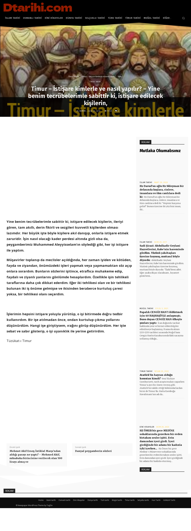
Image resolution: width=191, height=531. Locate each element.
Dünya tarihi (93, 500)
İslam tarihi (146, 182)
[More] (119, 123)
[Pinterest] (105, 123)
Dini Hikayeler (147, 427)
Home (41, 500)
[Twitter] (98, 123)
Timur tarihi (73, 76)
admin (83, 111)
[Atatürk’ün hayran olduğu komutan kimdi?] (162, 356)
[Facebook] (91, 123)
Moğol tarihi (146, 308)
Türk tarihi (105, 500)
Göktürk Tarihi (169, 500)
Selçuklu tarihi (143, 500)
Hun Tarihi (156, 500)
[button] (183, 18)
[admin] (74, 111)
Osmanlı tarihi (64, 500)
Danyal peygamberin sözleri (93, 451)
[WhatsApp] (112, 123)
